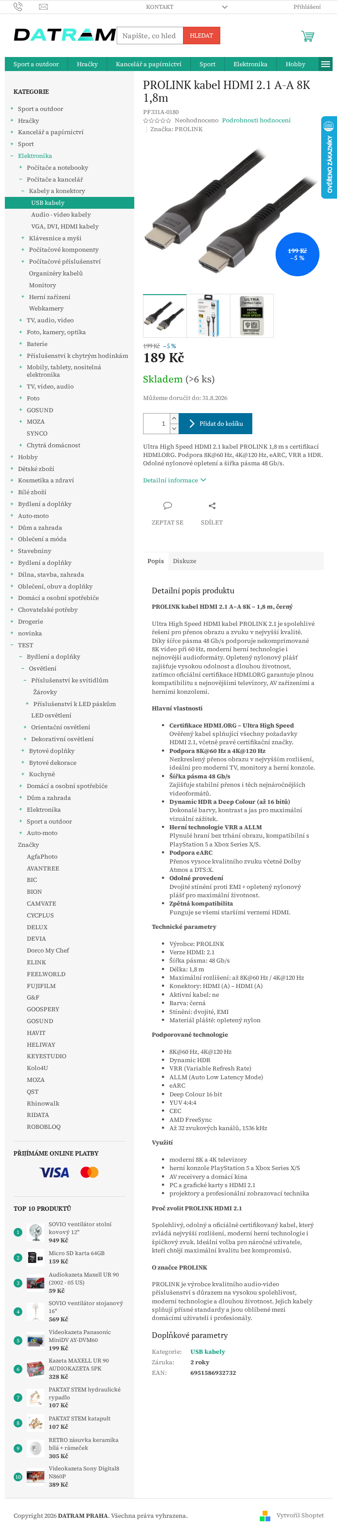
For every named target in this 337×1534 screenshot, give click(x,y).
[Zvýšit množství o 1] (174, 419)
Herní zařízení (50, 297)
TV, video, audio (50, 386)
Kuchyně (42, 774)
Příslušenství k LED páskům (74, 703)
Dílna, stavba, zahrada (51, 574)
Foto (33, 398)
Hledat (201, 35)
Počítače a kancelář (55, 179)
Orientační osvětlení (60, 727)
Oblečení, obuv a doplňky (55, 586)
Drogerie (30, 621)
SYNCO (37, 433)
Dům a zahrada (40, 527)
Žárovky (45, 692)
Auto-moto (33, 515)
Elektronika (35, 155)
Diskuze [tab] (184, 561)
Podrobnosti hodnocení (256, 120)
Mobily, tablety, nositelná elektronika (64, 371)
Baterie (37, 343)
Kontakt (159, 7)
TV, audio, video (50, 320)
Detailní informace (170, 480)
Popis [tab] (155, 561)
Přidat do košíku (221, 423)
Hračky (28, 120)
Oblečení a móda (42, 539)
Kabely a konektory (57, 190)
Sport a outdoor (40, 108)
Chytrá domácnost (53, 445)
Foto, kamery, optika (56, 332)
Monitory (42, 285)
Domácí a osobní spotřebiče (58, 597)
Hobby (28, 457)
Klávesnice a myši (55, 238)
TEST (25, 645)
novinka (30, 633)
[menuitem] (36, 64)
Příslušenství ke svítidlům (69, 680)
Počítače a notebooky (57, 167)
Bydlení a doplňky (45, 503)
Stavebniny (34, 550)
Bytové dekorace (52, 762)
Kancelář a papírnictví (51, 132)
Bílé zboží (32, 492)
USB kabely (48, 202)
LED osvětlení (51, 715)
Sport (26, 143)
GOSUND (40, 410)
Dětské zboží (36, 468)
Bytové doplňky (52, 750)
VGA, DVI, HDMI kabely (65, 226)
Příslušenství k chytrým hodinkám (77, 355)
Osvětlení (43, 668)
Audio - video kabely (61, 214)
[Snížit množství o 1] (174, 429)
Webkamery (46, 308)
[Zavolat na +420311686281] (26, 6)
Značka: (177, 129)
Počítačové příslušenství (65, 261)
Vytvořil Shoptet (300, 1515)
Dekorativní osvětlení (62, 739)
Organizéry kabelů (56, 273)
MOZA (36, 421)
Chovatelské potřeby (48, 609)
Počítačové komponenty (64, 249)
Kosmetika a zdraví (46, 480)
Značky (28, 844)
